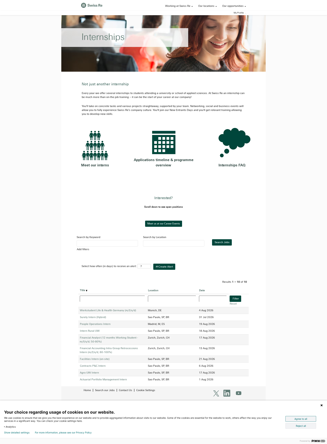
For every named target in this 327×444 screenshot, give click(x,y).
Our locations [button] (206, 6)
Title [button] (83, 290)
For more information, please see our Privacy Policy (63, 432)
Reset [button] (233, 303)
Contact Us (125, 390)
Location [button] (153, 290)
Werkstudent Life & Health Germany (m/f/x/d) (108, 310)
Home (87, 390)
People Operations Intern (95, 324)
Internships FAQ (232, 165)
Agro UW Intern (89, 372)
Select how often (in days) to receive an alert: (109, 266)
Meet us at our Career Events (163, 223)
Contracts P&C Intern (93, 365)
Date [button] (202, 290)
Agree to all (300, 418)
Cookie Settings (145, 390)
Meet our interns (95, 165)
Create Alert (165, 266)
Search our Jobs (105, 390)
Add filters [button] (83, 249)
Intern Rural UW (90, 330)
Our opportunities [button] (233, 6)
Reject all (301, 425)
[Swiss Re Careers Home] (92, 5)
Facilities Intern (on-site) (95, 359)
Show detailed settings (16, 432)
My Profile (239, 13)
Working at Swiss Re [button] (178, 6)
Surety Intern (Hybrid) (93, 317)
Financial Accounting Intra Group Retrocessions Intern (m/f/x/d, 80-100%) (109, 350)
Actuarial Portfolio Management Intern (103, 379)
